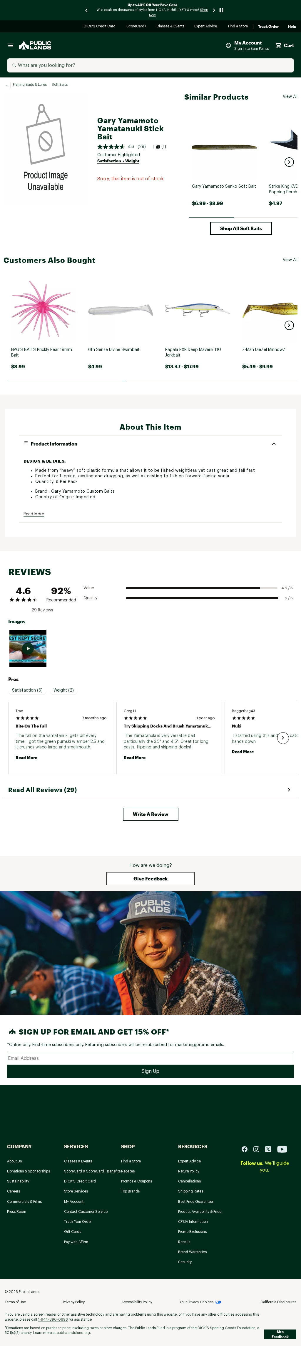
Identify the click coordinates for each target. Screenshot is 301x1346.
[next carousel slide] (214, 10)
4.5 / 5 (287, 588)
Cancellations (189, 1181)
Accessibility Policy (136, 1302)
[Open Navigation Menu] (10, 45)
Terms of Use (15, 1302)
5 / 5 (289, 598)
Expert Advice (206, 26)
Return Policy (188, 1171)
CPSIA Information (193, 1221)
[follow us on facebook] (247, 1149)
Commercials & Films (24, 1201)
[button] (289, 162)
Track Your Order (78, 1221)
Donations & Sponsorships (28, 1171)
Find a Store (238, 26)
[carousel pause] (221, 10)
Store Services (76, 1191)
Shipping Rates (190, 1191)
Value (88, 588)
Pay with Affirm (76, 1242)
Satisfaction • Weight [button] (118, 160)
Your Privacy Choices (196, 1302)
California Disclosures (278, 1302)
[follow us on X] (270, 1149)
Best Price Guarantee (195, 1201)
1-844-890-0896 (53, 1319)
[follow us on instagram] (259, 1149)
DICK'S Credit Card (100, 26)
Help (292, 26)
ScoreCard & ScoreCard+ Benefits (92, 1171)
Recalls (184, 1242)
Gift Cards (72, 1231)
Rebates (128, 1171)
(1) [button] (163, 147)
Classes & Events (170, 26)
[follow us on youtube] (282, 1149)
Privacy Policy (74, 1302)
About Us (14, 1161)
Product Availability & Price (199, 1211)
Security (185, 1262)
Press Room (16, 1211)
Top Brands (130, 1191)
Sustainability (18, 1181)
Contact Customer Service (86, 1211)
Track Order (268, 26)
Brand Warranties (192, 1252)
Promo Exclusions (192, 1231)
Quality (90, 598)
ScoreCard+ (136, 26)
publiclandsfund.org (73, 1333)
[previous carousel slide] (86, 10)
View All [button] (290, 97)
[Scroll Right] (283, 738)
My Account (73, 1201)
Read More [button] (34, 514)
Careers (13, 1191)
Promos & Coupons (136, 1181)
